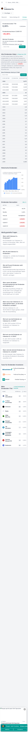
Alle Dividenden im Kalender (19, 387)
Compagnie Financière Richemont (8, 434)
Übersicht (4, 17)
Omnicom (7, 406)
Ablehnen (7, 729)
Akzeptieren (20, 729)
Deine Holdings (14, 17)
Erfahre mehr (24, 726)
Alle (24, 202)
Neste (6, 411)
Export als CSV (22, 54)
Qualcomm (8, 445)
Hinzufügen (7, 13)
